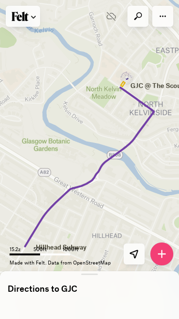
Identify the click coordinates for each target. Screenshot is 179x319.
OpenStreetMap (92, 262)
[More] (162, 16)
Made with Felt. (29, 262)
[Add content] (161, 253)
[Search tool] (137, 16)
